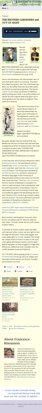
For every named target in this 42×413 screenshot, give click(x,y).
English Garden (8, 92)
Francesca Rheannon (17, 328)
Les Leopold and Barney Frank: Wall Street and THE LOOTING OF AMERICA (22, 395)
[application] (21, 31)
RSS (23, 42)
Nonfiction (19, 326)
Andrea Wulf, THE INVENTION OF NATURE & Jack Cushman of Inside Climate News (8, 292)
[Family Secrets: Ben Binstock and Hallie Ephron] (10, 307)
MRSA (15, 195)
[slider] (34, 31)
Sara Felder (19, 237)
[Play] (7, 31)
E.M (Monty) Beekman (10, 173)
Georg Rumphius (10, 163)
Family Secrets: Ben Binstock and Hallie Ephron (8, 315)
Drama (25, 326)
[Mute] (30, 31)
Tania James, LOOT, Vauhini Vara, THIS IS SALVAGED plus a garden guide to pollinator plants (27, 292)
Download (27, 40)
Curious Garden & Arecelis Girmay (18, 390)
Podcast (5, 16)
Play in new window (15, 40)
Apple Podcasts (15, 42)
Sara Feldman (11, 69)
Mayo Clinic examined (30, 180)
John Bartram (22, 121)
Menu (4, 8)
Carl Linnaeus (33, 126)
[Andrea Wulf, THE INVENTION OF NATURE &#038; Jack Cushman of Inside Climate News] (10, 281)
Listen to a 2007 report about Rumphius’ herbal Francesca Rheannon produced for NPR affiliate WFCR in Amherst (20, 210)
